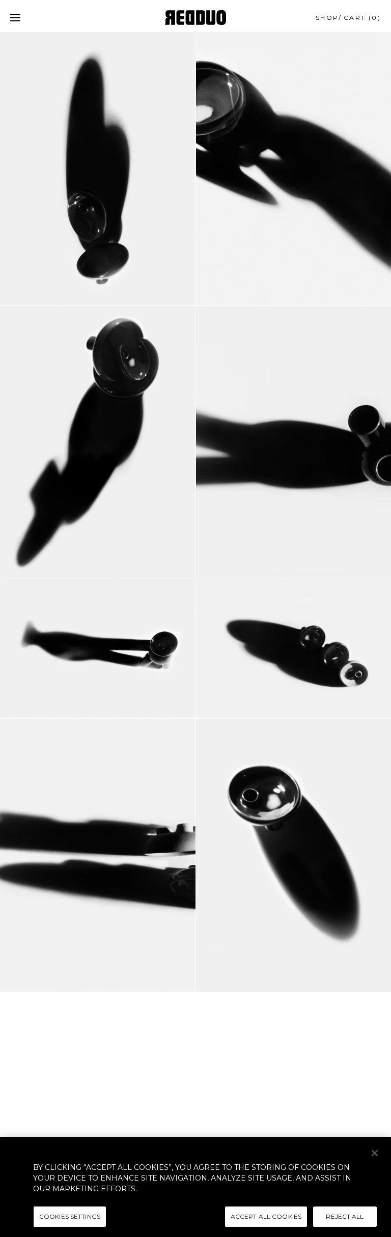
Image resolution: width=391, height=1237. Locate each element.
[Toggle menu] (15, 18)
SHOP (327, 17)
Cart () (362, 17)
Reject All (345, 1216)
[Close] (375, 1153)
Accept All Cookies (266, 1216)
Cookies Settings (69, 1216)
